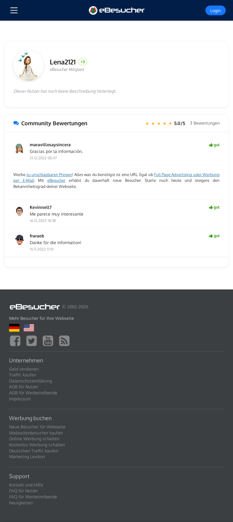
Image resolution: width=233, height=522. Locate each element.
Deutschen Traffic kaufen (33, 450)
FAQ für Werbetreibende (33, 496)
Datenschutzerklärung (30, 380)
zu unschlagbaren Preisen (49, 174)
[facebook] (16, 340)
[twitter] (33, 340)
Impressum (20, 398)
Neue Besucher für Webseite (37, 426)
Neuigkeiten (21, 502)
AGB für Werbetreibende (33, 392)
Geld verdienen (24, 369)
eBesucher (56, 180)
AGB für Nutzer (23, 386)
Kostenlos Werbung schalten (37, 444)
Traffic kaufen (22, 374)
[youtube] (49, 340)
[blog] (65, 340)
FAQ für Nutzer (23, 490)
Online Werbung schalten (34, 438)
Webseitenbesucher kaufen (36, 432)
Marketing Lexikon (27, 456)
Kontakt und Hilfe (26, 484)
